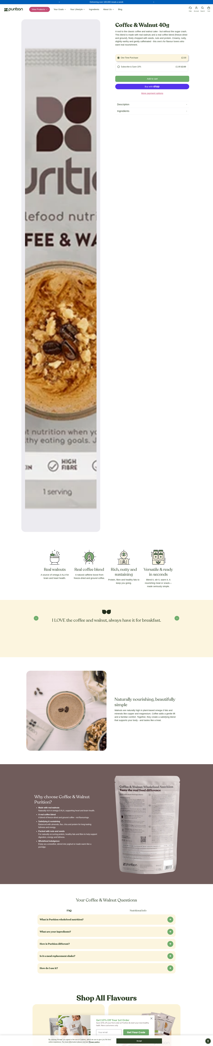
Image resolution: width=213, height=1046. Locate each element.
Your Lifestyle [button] (76, 9)
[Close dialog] (151, 1018)
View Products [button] (39, 9)
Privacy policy (94, 1042)
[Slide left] (59, 2)
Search (202, 11)
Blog (120, 9)
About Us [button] (107, 9)
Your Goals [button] (59, 9)
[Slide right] (153, 2)
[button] (202, 7)
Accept (139, 1041)
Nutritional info (138, 910)
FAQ (69, 910)
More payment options (152, 93)
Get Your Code (136, 1032)
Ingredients (94, 9)
